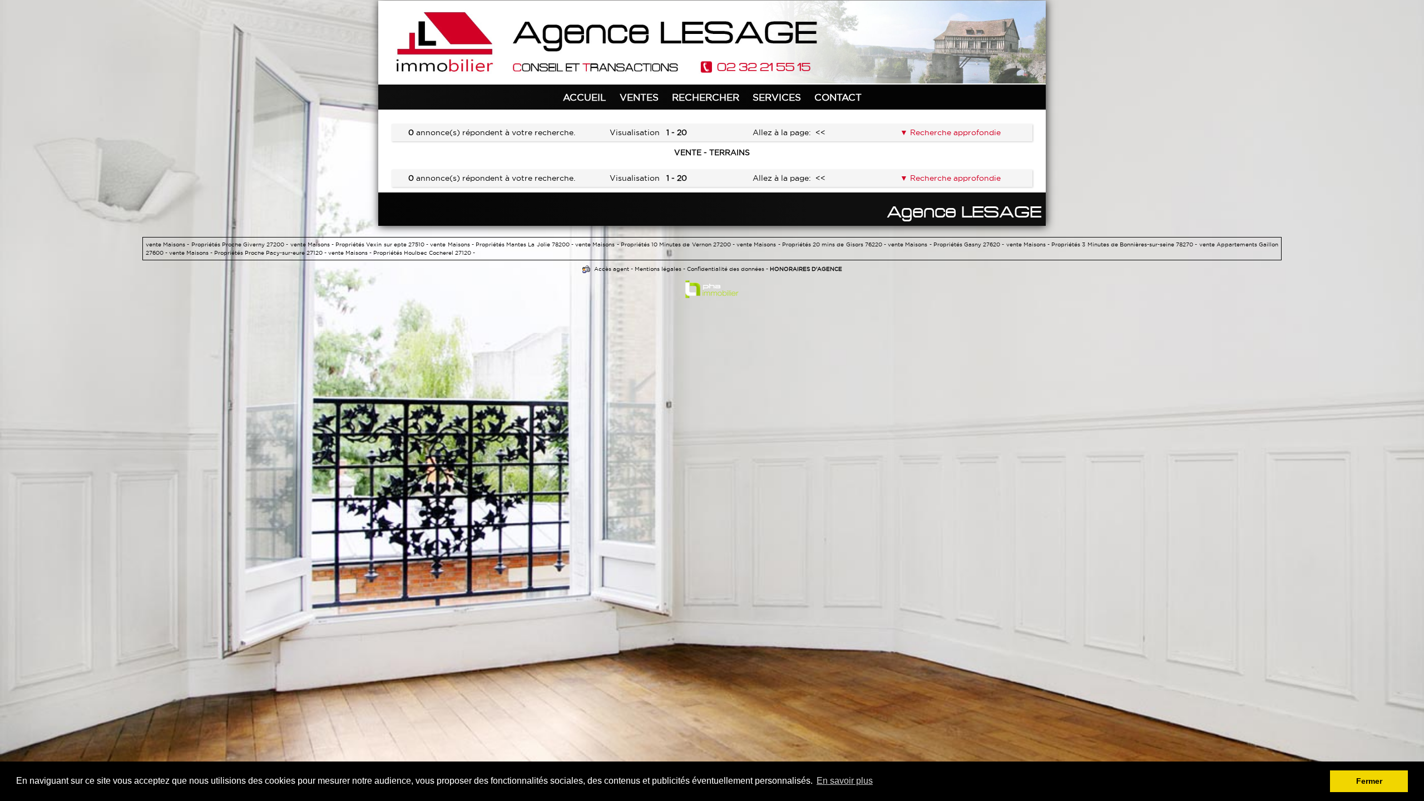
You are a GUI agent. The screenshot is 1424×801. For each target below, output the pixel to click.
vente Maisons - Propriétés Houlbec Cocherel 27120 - (401, 252)
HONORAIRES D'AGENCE (806, 269)
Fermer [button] (1369, 781)
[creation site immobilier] (712, 291)
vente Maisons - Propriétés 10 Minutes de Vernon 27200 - (655, 244)
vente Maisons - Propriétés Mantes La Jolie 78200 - (502, 244)
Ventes (639, 97)
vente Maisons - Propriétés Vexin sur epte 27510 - (360, 244)
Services (777, 97)
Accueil (584, 97)
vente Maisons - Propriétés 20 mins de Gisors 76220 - (812, 244)
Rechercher (705, 97)
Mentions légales (658, 269)
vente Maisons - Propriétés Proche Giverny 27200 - (218, 244)
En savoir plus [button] (845, 780)
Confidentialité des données (725, 269)
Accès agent (611, 269)
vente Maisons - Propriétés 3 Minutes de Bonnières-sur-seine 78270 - (1102, 244)
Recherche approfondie (954, 132)
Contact (838, 97)
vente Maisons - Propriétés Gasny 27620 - (947, 244)
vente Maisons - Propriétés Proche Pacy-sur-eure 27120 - (248, 252)
